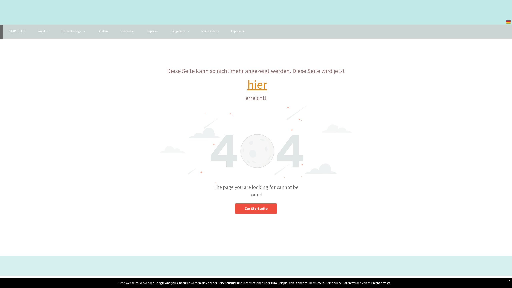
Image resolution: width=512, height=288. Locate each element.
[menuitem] (17, 32)
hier (257, 84)
